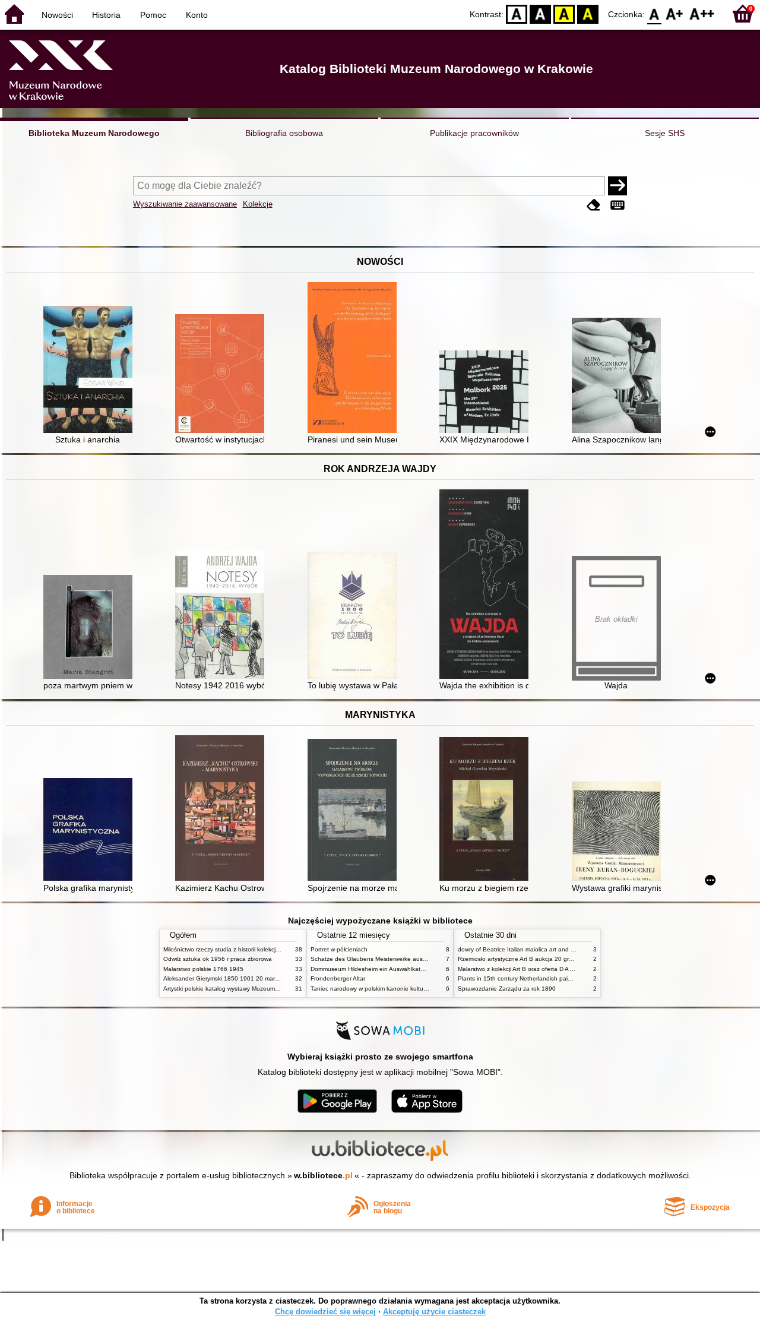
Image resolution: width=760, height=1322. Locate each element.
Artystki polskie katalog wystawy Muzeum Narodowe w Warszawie (252, 988)
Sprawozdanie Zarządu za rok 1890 (507, 988)
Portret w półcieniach (339, 949)
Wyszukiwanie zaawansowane (185, 204)
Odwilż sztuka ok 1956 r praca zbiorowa (217, 959)
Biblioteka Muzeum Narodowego (94, 133)
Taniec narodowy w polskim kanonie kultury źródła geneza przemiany (405, 988)
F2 (702, 13)
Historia (106, 15)
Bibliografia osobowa (284, 133)
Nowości (57, 15)
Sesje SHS (665, 133)
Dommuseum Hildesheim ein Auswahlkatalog (371, 969)
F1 (674, 13)
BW (540, 13)
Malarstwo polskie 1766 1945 (203, 969)
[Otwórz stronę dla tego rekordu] (90, 370)
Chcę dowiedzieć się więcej (325, 1311)
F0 (654, 13)
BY (587, 13)
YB (564, 13)
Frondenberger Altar (338, 978)
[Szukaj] (617, 185)
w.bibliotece (323, 1175)
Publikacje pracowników (474, 133)
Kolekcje (258, 204)
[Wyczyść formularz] (593, 205)
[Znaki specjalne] (617, 205)
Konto (197, 15)
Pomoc (153, 15)
